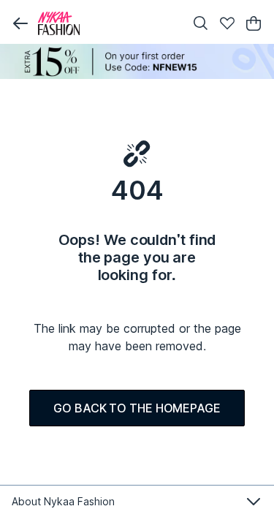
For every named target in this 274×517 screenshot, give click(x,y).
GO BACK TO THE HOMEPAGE (137, 408)
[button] (20, 23)
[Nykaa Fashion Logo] (107, 23)
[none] (137, 61)
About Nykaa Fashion (63, 501)
